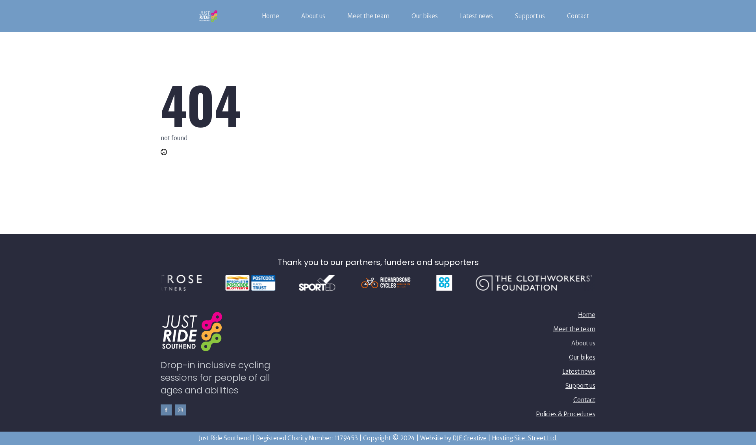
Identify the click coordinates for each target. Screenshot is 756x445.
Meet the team (368, 16)
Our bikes (424, 16)
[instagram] (180, 409)
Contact (578, 16)
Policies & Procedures (565, 414)
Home (270, 16)
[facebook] (166, 409)
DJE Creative (469, 438)
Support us (530, 16)
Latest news (476, 16)
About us (313, 16)
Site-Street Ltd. (536, 438)
